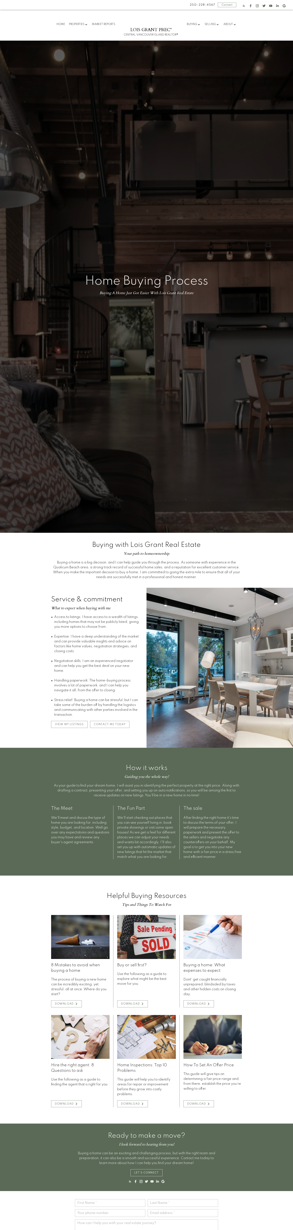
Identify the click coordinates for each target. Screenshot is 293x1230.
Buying (192, 24)
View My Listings (69, 724)
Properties (76, 24)
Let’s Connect (146, 1172)
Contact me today (110, 724)
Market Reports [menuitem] (103, 24)
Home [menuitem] (60, 24)
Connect (227, 5)
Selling (210, 24)
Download (64, 1003)
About (228, 24)
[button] (243, 5)
